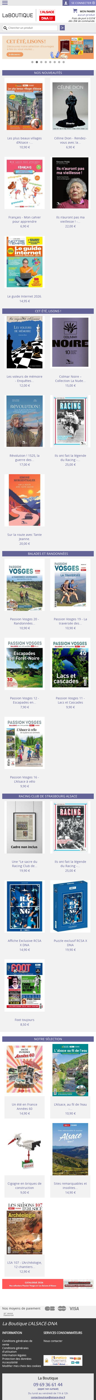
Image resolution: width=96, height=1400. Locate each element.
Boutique (33, 15)
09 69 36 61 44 (48, 1384)
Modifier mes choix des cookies (21, 1366)
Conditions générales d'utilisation (15, 1349)
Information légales (14, 1355)
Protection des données (16, 1358)
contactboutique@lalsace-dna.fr (48, 1397)
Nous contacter (53, 1341)
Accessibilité (10, 1362)
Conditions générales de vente (17, 1342)
